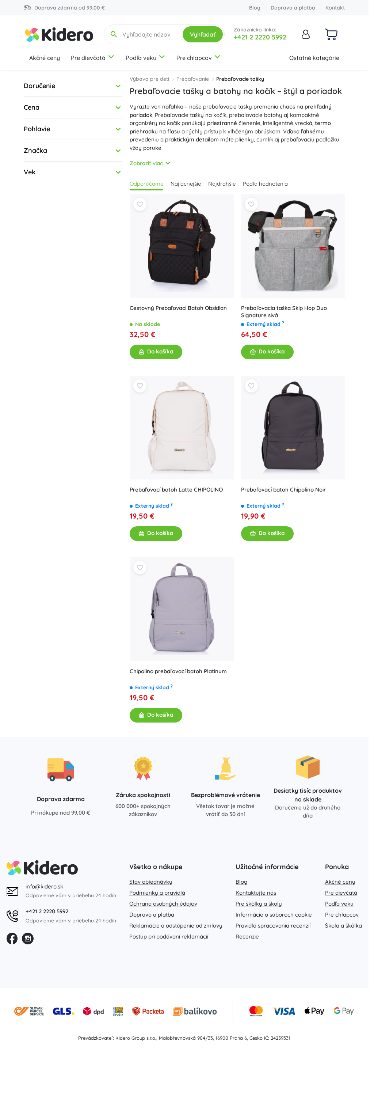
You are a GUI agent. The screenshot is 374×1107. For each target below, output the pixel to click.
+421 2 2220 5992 (260, 37)
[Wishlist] (139, 204)
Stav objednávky (150, 881)
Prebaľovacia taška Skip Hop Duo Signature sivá (284, 311)
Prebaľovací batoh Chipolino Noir (283, 489)
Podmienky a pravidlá (157, 892)
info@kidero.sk (44, 886)
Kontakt (335, 7)
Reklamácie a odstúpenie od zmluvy (175, 925)
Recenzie (247, 936)
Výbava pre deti (149, 79)
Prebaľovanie (192, 79)
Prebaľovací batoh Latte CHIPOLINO (176, 489)
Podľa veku (141, 57)
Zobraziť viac (146, 163)
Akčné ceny (44, 57)
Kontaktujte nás (256, 892)
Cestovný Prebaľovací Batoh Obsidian (178, 307)
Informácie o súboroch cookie (274, 914)
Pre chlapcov (194, 57)
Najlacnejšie (186, 183)
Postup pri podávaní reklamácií (168, 936)
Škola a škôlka (343, 925)
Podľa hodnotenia (265, 183)
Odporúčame (146, 183)
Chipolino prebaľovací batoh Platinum (178, 671)
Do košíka (160, 351)
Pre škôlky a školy (259, 903)
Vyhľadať (202, 34)
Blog (254, 7)
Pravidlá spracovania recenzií (273, 925)
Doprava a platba (293, 7)
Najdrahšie (222, 183)
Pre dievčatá (88, 57)
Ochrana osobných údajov (163, 903)
